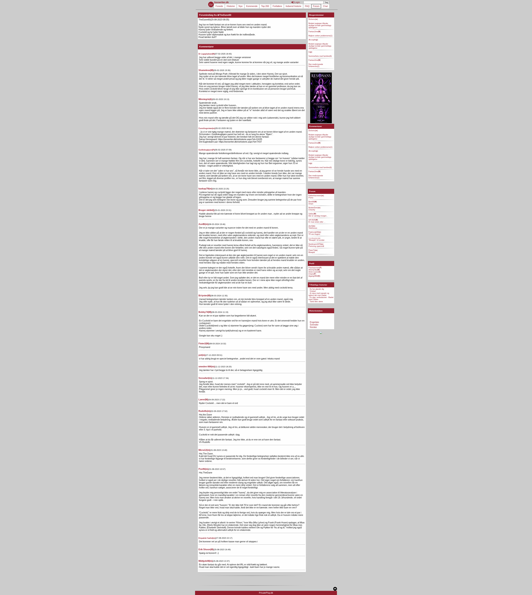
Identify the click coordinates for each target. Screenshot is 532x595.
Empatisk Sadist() (207, 538)
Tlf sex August (314, 234)
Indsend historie (293, 6)
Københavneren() (316, 196)
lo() (310, 52)
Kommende (252, 6)
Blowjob (312, 252)
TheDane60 (225, 15)
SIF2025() (313, 220)
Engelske (314, 322)
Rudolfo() (204, 411)
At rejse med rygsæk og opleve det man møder (319, 294)
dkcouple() (313, 40)
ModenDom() (314, 208)
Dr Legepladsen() (207, 54)
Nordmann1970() (316, 244)
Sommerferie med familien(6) (320, 56)
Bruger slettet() (206, 210)
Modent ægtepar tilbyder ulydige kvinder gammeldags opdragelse (320, 25)
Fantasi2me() (315, 32)
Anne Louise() (315, 272)
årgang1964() (314, 276)
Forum (316, 6)
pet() (202, 355)
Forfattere (277, 6)
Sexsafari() (205, 378)
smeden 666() (207, 366)
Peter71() (313, 250)
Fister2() (204, 343)
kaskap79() (205, 188)
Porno (311, 198)
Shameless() (206, 70)
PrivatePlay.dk (266, 593)
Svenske (314, 324)
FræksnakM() (315, 232)
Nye (241, 6)
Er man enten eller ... (317, 222)
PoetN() (203, 469)
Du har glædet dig (317, 289)
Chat (325, 6)
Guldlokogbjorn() (206, 150)
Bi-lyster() (204, 295)
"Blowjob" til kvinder (316, 240)
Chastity (312, 210)
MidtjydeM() (206, 561)
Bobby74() (205, 312)
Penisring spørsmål (316, 246)
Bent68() (313, 202)
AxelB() (203, 224)
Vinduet (313, 291)
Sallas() (312, 214)
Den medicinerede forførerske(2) (316, 65)
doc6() (312, 226)
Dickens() (313, 19)
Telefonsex (313, 228)
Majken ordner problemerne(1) (320, 36)
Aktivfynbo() (314, 270)
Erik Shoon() (206, 549)
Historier (231, 6)
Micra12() (204, 450)
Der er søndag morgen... (318, 216)
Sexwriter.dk (221, 2)
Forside (219, 6)
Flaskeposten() (315, 268)
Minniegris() (205, 99)
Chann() (312, 274)
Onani (311, 204)
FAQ (307, 6)
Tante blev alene (316, 301)
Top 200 (265, 6)
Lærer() (203, 399)
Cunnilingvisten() (207, 128)
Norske (313, 327)
